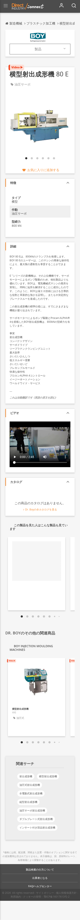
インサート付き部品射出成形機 (37, 827)
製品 (38, 49)
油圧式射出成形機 (29, 785)
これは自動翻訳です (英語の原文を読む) (33, 397)
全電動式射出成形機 (30, 793)
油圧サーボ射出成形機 (32, 810)
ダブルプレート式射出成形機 (36, 819)
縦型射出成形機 (28, 802)
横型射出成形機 (48, 776)
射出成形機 (25, 776)
